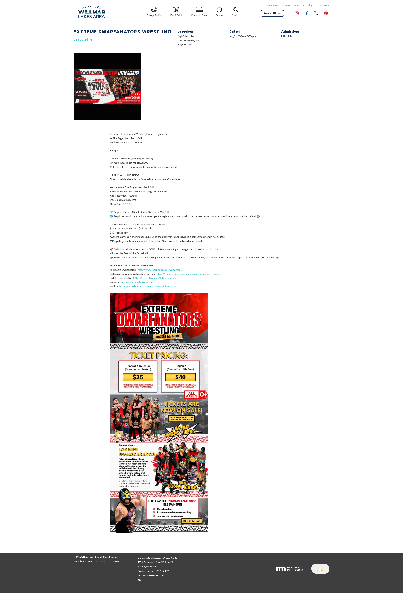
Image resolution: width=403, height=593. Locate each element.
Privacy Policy (115, 561)
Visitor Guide (323, 5)
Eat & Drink (176, 15)
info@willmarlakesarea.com (151, 575)
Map (140, 579)
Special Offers (272, 13)
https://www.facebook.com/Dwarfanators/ (160, 269)
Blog (310, 5)
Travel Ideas (272, 5)
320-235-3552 (162, 571)
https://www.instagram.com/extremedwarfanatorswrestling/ (189, 273)
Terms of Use (101, 561)
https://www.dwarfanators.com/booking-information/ (148, 286)
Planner (286, 5)
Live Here (299, 5)
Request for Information (83, 561)
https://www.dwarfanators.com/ (137, 282)
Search (235, 15)
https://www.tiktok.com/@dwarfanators (155, 278)
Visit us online (83, 39)
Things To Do (154, 15)
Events (219, 15)
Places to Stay (199, 15)
